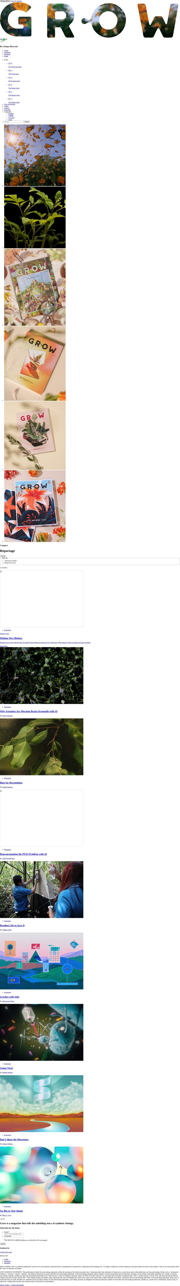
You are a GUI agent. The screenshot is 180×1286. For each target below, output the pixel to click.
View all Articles (9, 104)
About (6, 106)
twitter (6, 50)
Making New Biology (11, 638)
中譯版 (10, 116)
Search (27, 121)
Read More (3, 646)
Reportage (7, 630)
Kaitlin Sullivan (7, 787)
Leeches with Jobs (9, 996)
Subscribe (7, 110)
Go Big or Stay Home (11, 1210)
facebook (7, 54)
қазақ (10, 120)
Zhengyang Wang (8, 1001)
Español (11, 114)
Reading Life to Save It (12, 925)
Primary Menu (5, 1)
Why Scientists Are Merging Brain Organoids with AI (28, 711)
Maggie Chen (4, 634)
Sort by (3, 556)
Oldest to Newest (10, 563)
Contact (6, 108)
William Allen (6, 930)
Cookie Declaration (17, 1285)
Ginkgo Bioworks (6, 1252)
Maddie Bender (7, 1072)
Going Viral (6, 1068)
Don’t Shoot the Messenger (14, 1139)
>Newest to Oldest (10, 561)
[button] (2, 41)
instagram (7, 52)
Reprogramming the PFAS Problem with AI (23, 854)
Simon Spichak (7, 716)
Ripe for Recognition (11, 782)
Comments (7, 1236)
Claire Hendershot (8, 858)
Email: (6, 1232)
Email (6, 56)
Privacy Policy (5, 1285)
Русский (11, 118)
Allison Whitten (7, 1144)
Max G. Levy (6, 1215)
